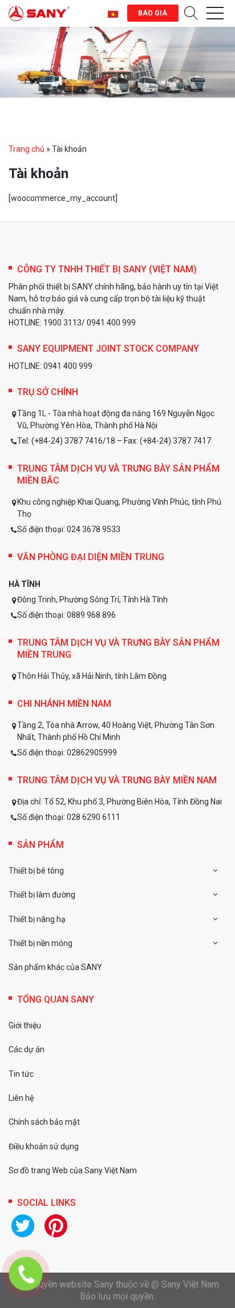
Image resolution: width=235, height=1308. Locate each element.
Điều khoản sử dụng (44, 1146)
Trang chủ (26, 149)
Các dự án (26, 1049)
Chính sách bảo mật (44, 1121)
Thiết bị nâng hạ (37, 919)
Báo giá (152, 13)
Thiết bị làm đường (42, 894)
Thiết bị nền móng (40, 943)
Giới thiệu (25, 1025)
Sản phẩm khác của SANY (55, 967)
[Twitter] (22, 1225)
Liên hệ (21, 1097)
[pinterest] (55, 1225)
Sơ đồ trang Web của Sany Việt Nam (73, 1170)
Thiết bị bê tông (36, 870)
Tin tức (21, 1073)
